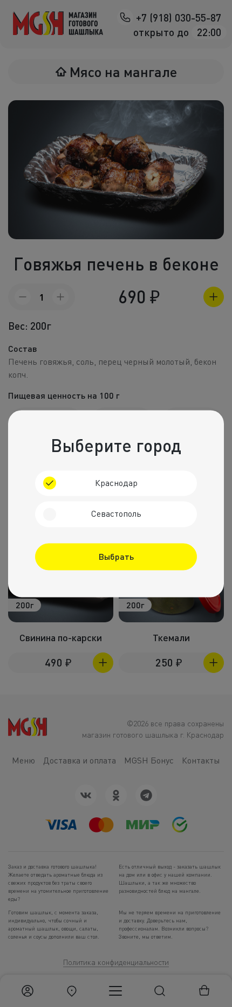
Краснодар (116, 482)
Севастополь (116, 514)
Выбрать (116, 556)
